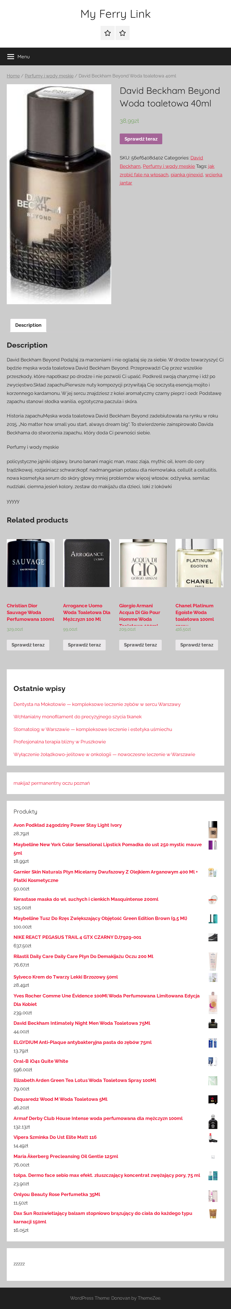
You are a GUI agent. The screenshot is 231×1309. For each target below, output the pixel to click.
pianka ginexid (187, 174)
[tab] (28, 325)
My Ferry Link (115, 13)
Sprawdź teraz (141, 139)
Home (13, 76)
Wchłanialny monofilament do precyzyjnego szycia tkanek (78, 716)
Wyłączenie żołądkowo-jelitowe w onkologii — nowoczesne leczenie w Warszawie (104, 754)
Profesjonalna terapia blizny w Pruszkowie (60, 741)
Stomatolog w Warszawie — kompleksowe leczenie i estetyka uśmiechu (93, 729)
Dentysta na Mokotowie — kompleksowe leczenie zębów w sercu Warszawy (97, 704)
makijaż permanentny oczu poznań (52, 783)
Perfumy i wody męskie (49, 76)
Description (28, 325)
